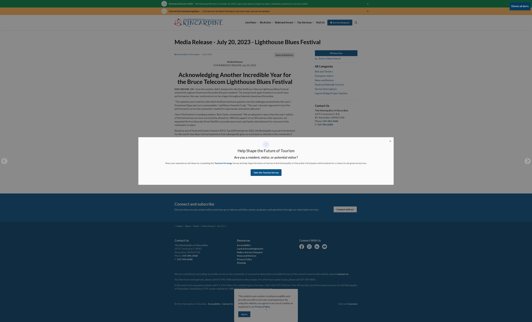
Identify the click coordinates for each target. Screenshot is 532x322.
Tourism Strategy (223, 163)
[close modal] (390, 140)
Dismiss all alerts (520, 6)
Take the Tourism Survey (266, 172)
